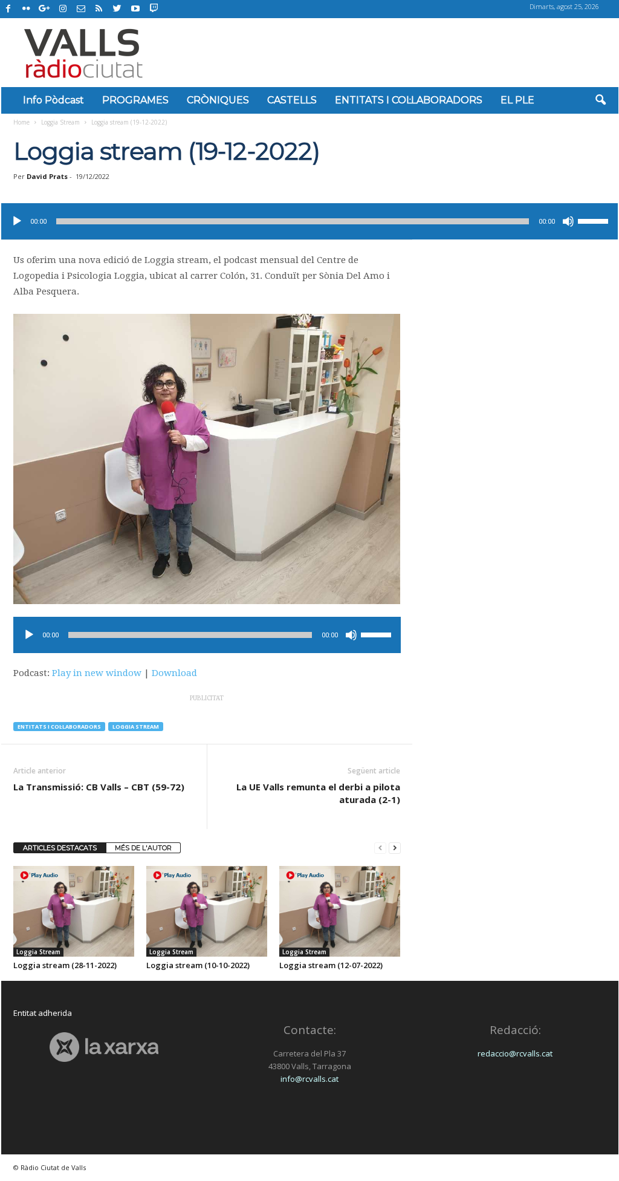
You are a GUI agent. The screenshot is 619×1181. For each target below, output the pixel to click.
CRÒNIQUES (218, 100)
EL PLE (517, 100)
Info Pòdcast (53, 100)
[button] (600, 100)
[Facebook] (8, 9)
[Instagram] (63, 9)
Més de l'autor (143, 848)
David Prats (47, 176)
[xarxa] (104, 1047)
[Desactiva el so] (568, 221)
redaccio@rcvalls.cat (515, 1053)
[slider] (595, 220)
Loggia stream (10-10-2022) (198, 965)
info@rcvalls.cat (309, 1078)
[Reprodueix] (17, 221)
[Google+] (44, 9)
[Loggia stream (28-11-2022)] (73, 911)
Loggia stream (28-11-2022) (65, 965)
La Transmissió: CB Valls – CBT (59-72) (98, 787)
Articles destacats (60, 848)
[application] (309, 221)
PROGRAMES (135, 100)
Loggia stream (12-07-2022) (331, 965)
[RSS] (99, 9)
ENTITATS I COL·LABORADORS (408, 100)
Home (21, 122)
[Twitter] (117, 9)
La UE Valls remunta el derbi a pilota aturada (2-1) (318, 793)
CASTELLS (292, 100)
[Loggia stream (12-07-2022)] (339, 911)
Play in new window (96, 673)
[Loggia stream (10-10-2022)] (206, 911)
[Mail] (81, 9)
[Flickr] (26, 9)
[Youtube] (135, 9)
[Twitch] (152, 7)
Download (174, 673)
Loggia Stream (60, 122)
